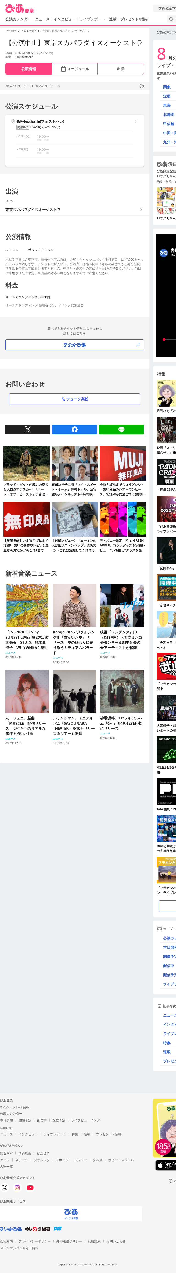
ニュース (42, 19)
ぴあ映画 (24, 1153)
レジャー (80, 1160)
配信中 (42, 1120)
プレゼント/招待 (134, 19)
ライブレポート (92, 19)
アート (5, 1160)
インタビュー (65, 19)
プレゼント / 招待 (108, 1134)
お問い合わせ (116, 1241)
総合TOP (6, 1153)
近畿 (166, 96)
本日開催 (6, 1120)
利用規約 (94, 1241)
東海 (166, 105)
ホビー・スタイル (121, 1160)
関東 (166, 86)
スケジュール (78, 68)
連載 (112, 19)
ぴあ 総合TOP (13, 30)
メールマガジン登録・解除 (19, 1248)
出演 (120, 68)
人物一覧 (6, 1166)
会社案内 (6, 1241)
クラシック (42, 1160)
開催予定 (25, 1120)
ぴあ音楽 (29, 30)
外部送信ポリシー (69, 1241)
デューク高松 (77, 398)
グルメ (97, 1160)
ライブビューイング (85, 1120)
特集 (75, 1134)
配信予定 (58, 1120)
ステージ (21, 1160)
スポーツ (62, 1160)
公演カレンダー (11, 1113)
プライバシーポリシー (35, 1241)
